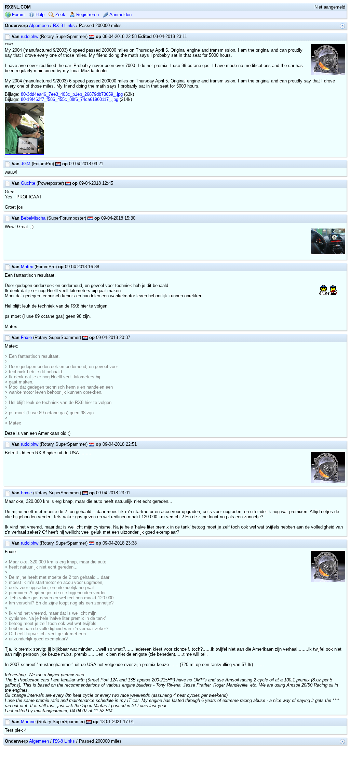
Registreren (87, 14)
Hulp (39, 14)
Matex (27, 266)
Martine (28, 721)
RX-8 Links (64, 25)
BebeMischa (33, 218)
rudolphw (29, 36)
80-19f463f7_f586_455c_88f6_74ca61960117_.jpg (69, 99)
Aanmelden (120, 14)
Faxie (26, 337)
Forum (18, 14)
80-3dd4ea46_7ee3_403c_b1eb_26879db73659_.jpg (72, 94)
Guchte (28, 183)
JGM (25, 163)
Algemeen (39, 25)
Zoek (59, 14)
